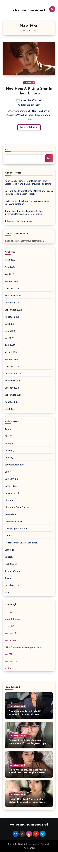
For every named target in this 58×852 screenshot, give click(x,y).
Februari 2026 (12, 281)
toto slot (9, 612)
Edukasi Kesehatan (14, 464)
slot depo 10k (11, 661)
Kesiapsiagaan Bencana (17, 528)
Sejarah (9, 557)
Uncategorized (12, 585)
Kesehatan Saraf (13, 521)
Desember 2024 (13, 373)
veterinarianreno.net (28, 10)
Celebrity (29, 83)
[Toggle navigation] (5, 9)
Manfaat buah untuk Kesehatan (21, 542)
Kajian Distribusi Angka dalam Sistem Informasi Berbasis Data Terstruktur (24, 212)
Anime (8, 429)
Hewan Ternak (12, 493)
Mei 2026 (9, 274)
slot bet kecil (11, 640)
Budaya (9, 443)
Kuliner (8, 535)
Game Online (11, 479)
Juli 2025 (10, 324)
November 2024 (13, 380)
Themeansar (29, 848)
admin (23, 100)
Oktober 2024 (12, 388)
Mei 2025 (9, 338)
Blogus (44, 844)
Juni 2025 (10, 331)
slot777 (8, 654)
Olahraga (9, 550)
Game (8, 472)
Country (9, 457)
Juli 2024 (10, 409)
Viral (7, 592)
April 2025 (10, 345)
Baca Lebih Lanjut (29, 127)
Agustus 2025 (12, 317)
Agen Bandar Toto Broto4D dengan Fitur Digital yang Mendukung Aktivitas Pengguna (28, 182)
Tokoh (8, 578)
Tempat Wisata (12, 571)
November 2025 (13, 295)
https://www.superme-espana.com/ (23, 647)
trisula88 (9, 626)
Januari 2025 (12, 366)
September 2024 (13, 395)
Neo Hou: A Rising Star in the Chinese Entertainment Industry (29, 93)
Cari (8, 149)
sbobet (8, 668)
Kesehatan (10, 514)
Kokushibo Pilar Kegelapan (18, 221)
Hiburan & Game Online (17, 507)
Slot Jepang (11, 564)
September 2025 (13, 310)
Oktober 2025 (12, 302)
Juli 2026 (10, 260)
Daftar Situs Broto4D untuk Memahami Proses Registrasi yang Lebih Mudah (29, 192)
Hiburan (9, 500)
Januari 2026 (12, 288)
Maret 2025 (11, 352)
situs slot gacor (12, 619)
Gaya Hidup (11, 486)
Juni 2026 (10, 267)
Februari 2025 (12, 359)
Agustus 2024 (12, 402)
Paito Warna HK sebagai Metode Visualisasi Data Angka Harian (27, 202)
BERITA (8, 436)
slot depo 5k (11, 633)
